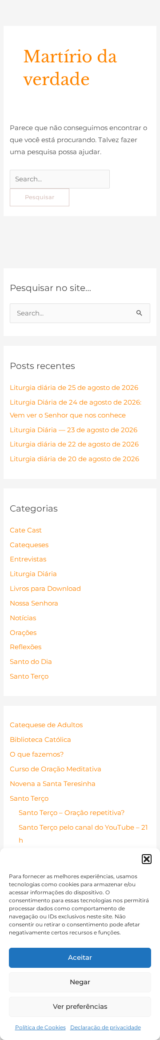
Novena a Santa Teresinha (53, 784)
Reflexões (25, 647)
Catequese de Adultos (46, 725)
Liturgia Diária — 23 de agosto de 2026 (73, 430)
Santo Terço (29, 676)
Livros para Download (45, 589)
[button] (146, 859)
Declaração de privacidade (105, 1027)
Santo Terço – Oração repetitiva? (72, 813)
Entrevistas (28, 559)
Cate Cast (26, 530)
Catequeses (29, 545)
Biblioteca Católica (40, 740)
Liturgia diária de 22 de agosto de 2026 (74, 444)
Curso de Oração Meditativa (55, 769)
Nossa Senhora (34, 603)
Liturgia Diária (33, 574)
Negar (80, 982)
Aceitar (80, 957)
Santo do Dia (31, 662)
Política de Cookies (40, 1027)
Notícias (23, 618)
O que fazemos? (37, 754)
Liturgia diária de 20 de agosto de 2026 (74, 459)
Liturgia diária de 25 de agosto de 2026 (74, 388)
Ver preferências (80, 1006)
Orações (23, 633)
